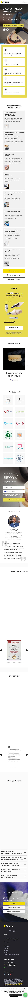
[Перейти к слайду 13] (19, 662)
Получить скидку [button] (14, 327)
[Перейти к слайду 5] (9, 662)
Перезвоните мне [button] (14, 271)
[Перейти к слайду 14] (20, 662)
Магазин (6, 950)
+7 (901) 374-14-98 (10, 966)
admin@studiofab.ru (11, 964)
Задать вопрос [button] (14, 903)
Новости (6, 948)
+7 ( (15, 333)
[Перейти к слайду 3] (7, 662)
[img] (5, 2)
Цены (5, 944)
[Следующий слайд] (27, 365)
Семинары (6, 946)
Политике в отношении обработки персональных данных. (13, 984)
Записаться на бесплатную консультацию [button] (13, 25)
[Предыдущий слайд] (1, 650)
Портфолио (6, 942)
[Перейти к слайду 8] (13, 662)
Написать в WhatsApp (14, 275)
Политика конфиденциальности (11, 954)
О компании (6, 936)
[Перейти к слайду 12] (18, 662)
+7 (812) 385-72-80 (8, 962)
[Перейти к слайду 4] (8, 662)
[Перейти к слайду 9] (14, 662)
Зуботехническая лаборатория (11, 938)
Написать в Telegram (14, 279)
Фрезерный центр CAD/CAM (10, 941)
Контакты (6, 952)
